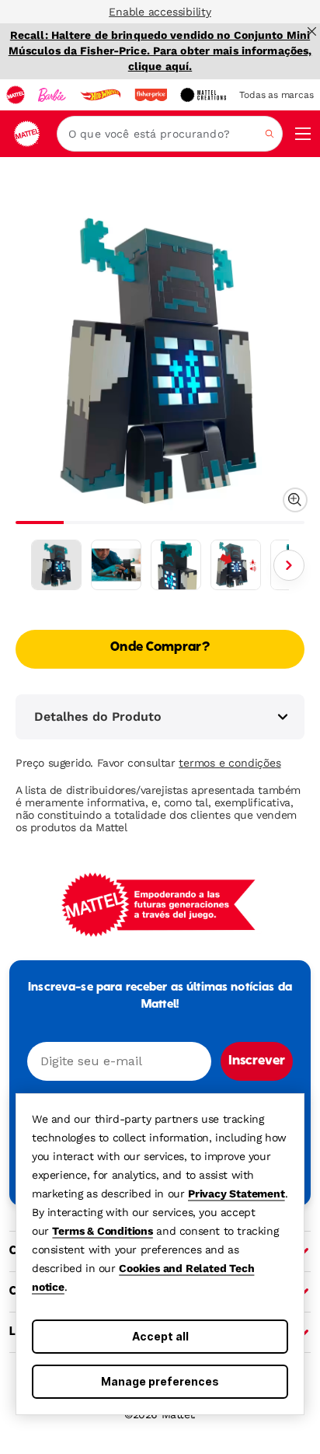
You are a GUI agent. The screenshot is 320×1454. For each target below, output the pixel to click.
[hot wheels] (100, 94)
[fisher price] (150, 94)
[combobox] (170, 134)
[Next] (288, 565)
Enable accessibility (160, 11)
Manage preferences (160, 1381)
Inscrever (256, 1061)
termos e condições (229, 763)
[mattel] (15, 94)
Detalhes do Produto (98, 716)
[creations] (203, 94)
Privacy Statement (236, 1193)
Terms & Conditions (102, 1231)
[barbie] (52, 94)
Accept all (160, 1336)
